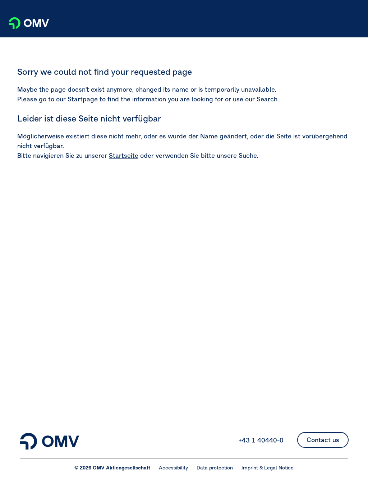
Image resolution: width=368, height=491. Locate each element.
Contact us (323, 440)
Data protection (215, 467)
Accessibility (173, 467)
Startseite (123, 155)
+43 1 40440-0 (261, 440)
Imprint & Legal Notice (268, 467)
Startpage (83, 99)
